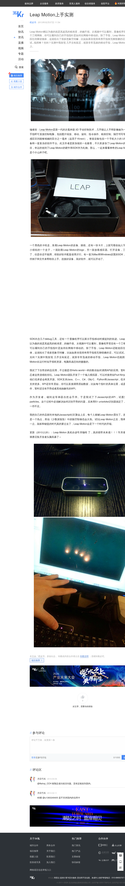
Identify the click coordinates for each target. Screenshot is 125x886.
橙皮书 (33, 22)
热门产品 (76, 850)
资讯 (21, 37)
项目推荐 (35, 660)
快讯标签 (76, 862)
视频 (21, 48)
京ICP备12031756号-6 (101, 882)
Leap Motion (46, 129)
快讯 (21, 31)
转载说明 (84, 656)
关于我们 (50, 850)
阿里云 (57, 877)
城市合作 (34, 845)
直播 (21, 42)
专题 (21, 53)
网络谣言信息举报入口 (40, 869)
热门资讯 (76, 845)
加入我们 (50, 862)
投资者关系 (35, 862)
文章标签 (76, 856)
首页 (21, 26)
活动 (21, 59)
